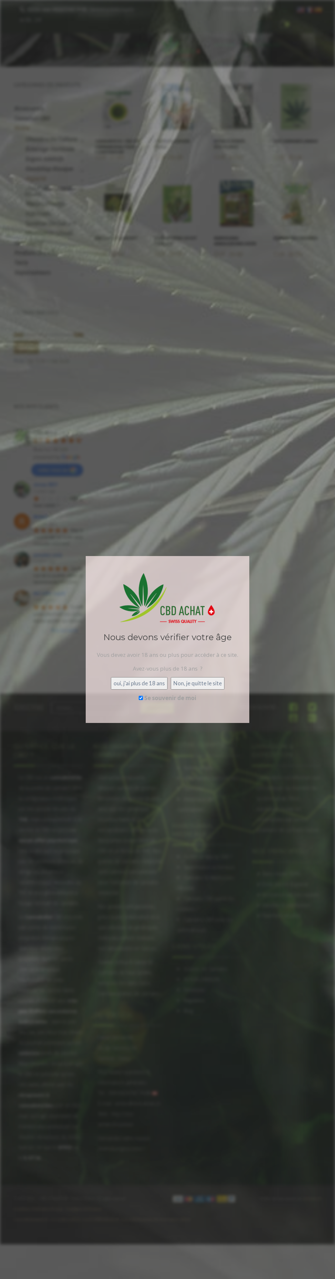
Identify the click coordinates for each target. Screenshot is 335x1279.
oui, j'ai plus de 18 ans (139, 683)
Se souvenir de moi (169, 698)
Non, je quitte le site (197, 683)
